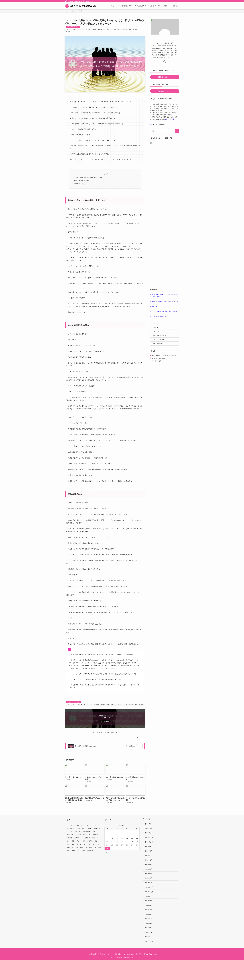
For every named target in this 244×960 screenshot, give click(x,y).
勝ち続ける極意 (79, 184)
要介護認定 (89, 847)
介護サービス (86, 834)
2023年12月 (149, 941)
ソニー (68, 29)
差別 (93, 838)
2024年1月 (148, 937)
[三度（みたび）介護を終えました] (80, 6)
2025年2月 (148, 878)
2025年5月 (148, 864)
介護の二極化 (154, 306)
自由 (68, 847)
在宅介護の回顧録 (158, 343)
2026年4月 (148, 828)
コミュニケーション (92, 825)
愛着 (73, 841)
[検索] (178, 1)
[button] (72, 737)
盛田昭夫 (125, 29)
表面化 (82, 847)
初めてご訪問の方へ (159, 339)
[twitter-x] (175, 1)
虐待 (76, 847)
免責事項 (94, 954)
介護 (94, 831)
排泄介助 (89, 841)
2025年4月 (148, 869)
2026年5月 (148, 824)
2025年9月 (148, 846)
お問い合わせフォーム (164, 77)
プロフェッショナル (82, 29)
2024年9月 (148, 901)
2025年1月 (148, 883)
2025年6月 (148, 860)
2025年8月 (148, 851)
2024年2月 (148, 932)
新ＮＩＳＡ (109, 29)
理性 (85, 844)
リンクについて (131, 954)
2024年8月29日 (170, 119)
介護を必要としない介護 (74, 834)
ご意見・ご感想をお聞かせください (147, 954)
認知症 (74, 850)
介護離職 (69, 838)
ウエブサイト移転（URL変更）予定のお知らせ (164, 311)
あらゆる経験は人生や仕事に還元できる (88, 177)
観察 (99, 847)
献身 (115, 29)
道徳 (84, 850)
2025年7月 (148, 855)
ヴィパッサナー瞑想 (84, 831)
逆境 (79, 850)
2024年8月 (148, 905)
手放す (78, 841)
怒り (68, 841)
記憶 (68, 850)
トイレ (90, 828)
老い (94, 844)
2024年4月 (148, 923)
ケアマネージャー (79, 825)
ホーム (88, 954)
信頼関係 (76, 838)
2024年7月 (148, 910)
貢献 (130, 29)
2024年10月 (149, 896)
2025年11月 (149, 837)
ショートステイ (71, 828)
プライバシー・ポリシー (164, 91)
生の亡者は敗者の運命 (82, 180)
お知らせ (155, 327)
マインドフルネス (72, 831)
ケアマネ (69, 825)
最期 (96, 841)
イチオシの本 (157, 331)
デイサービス (81, 828)
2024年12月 (149, 887)
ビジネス (74, 29)
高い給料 (135, 29)
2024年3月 (148, 928)
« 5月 (106, 852)
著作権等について (120, 954)
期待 (68, 844)
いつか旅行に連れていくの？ (159, 316)
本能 (73, 844)
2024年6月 (148, 914)
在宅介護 (87, 838)
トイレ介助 (97, 828)
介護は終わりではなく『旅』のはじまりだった (164, 301)
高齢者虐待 (90, 850)
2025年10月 (149, 842)
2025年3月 (148, 873)
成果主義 (100, 29)
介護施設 (95, 834)
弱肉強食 (94, 29)
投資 (105, 29)
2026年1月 (148, 833)
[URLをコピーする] (137, 737)
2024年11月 (149, 892)
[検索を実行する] (177, 131)
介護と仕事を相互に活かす (73, 26)
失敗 (89, 29)
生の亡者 (120, 29)
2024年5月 (148, 919)
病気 (89, 844)
